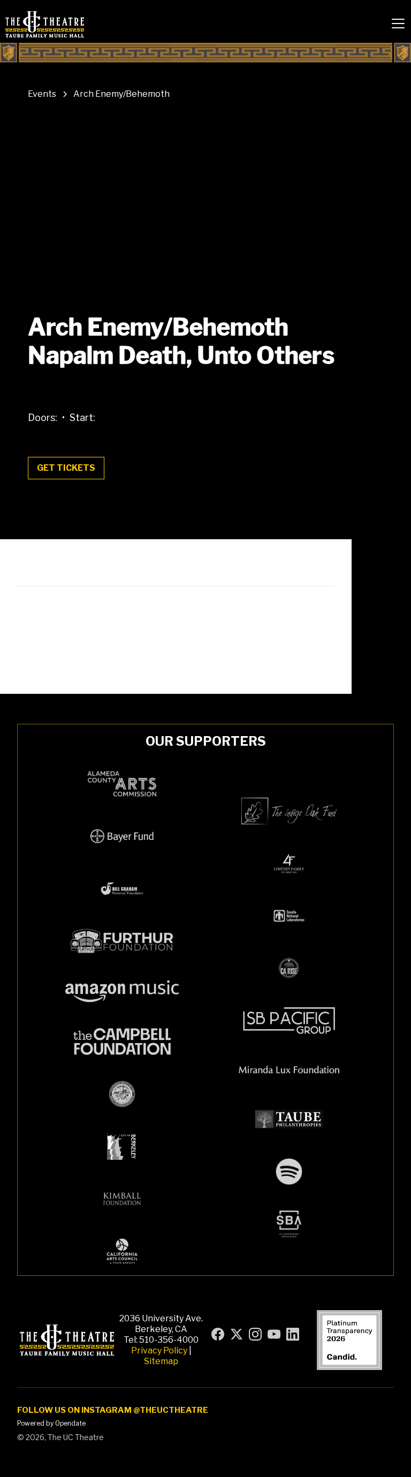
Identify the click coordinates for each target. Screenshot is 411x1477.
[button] (398, 23)
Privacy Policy (159, 1350)
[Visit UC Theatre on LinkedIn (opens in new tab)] (292, 1334)
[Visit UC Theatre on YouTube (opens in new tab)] (274, 1334)
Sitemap (161, 1361)
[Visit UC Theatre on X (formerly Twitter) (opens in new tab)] (236, 1334)
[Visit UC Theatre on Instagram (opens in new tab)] (255, 1334)
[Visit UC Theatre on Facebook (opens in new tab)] (217, 1334)
